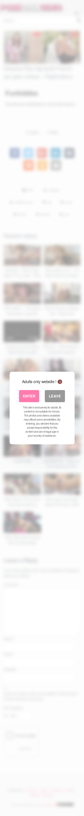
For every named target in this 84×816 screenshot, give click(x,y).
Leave (55, 396)
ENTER (29, 396)
